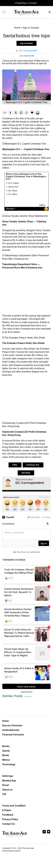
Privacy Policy (10, 819)
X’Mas (15, 465)
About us (7, 789)
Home (5, 721)
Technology (8, 764)
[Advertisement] (26, 292)
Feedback (7, 815)
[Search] (50, 12)
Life (4, 794)
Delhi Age (7, 776)
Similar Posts (12, 696)
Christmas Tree (33, 465)
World (5, 755)
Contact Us (8, 824)
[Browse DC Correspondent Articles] (8, 482)
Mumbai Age (9, 780)
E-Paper (6, 810)
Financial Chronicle (13, 734)
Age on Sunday (29, 3)
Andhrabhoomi (10, 730)
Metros (6, 760)
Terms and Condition (14, 805)
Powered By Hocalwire (11, 851)
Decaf (5, 785)
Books (6, 746)
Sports (6, 751)
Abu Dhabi (25, 473)
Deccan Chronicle (12, 725)
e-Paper (18, 3)
